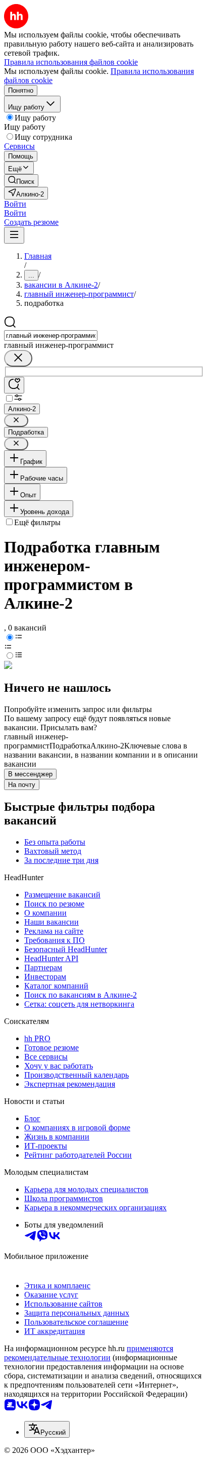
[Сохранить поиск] (14, 385)
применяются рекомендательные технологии (88, 1353)
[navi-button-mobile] (14, 235)
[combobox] (50, 335)
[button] (15, 204)
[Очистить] (18, 358)
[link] (21, 180)
